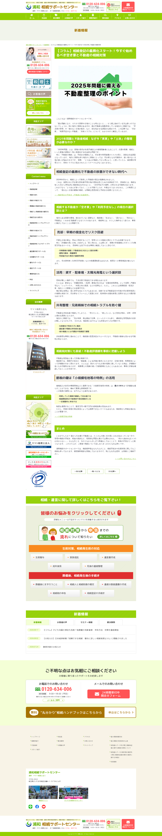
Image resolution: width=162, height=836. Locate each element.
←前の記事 (78, 471)
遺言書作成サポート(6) (38, 251)
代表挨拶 (34, 745)
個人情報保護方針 (116, 737)
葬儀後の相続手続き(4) (38, 206)
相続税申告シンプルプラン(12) (39, 224)
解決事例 (61, 741)
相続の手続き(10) (36, 200)
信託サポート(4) (35, 268)
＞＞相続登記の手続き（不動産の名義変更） (72, 195)
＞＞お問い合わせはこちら (125, 459)
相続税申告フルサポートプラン (39, 245)
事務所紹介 (35, 741)
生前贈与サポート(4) (37, 257)
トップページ (34, 183)
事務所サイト (43, 800)
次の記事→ (112, 471)
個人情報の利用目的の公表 (119, 741)
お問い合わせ (88, 741)
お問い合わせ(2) (35, 285)
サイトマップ (34, 291)
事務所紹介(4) (34, 274)
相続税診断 (33, 189)
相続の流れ (33, 195)
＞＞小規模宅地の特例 (63, 416)
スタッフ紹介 (35, 750)
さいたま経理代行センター (73, 800)
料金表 (60, 737)
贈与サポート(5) (35, 262)
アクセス (87, 737)
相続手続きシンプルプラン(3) (38, 237)
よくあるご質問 (53, 700)
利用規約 (113, 762)
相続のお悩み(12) (36, 230)
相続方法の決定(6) (36, 217)
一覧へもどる (95, 471)
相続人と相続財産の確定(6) (39, 212)
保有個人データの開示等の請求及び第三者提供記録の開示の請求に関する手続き (121, 754)
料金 (31, 279)
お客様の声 (61, 745)
